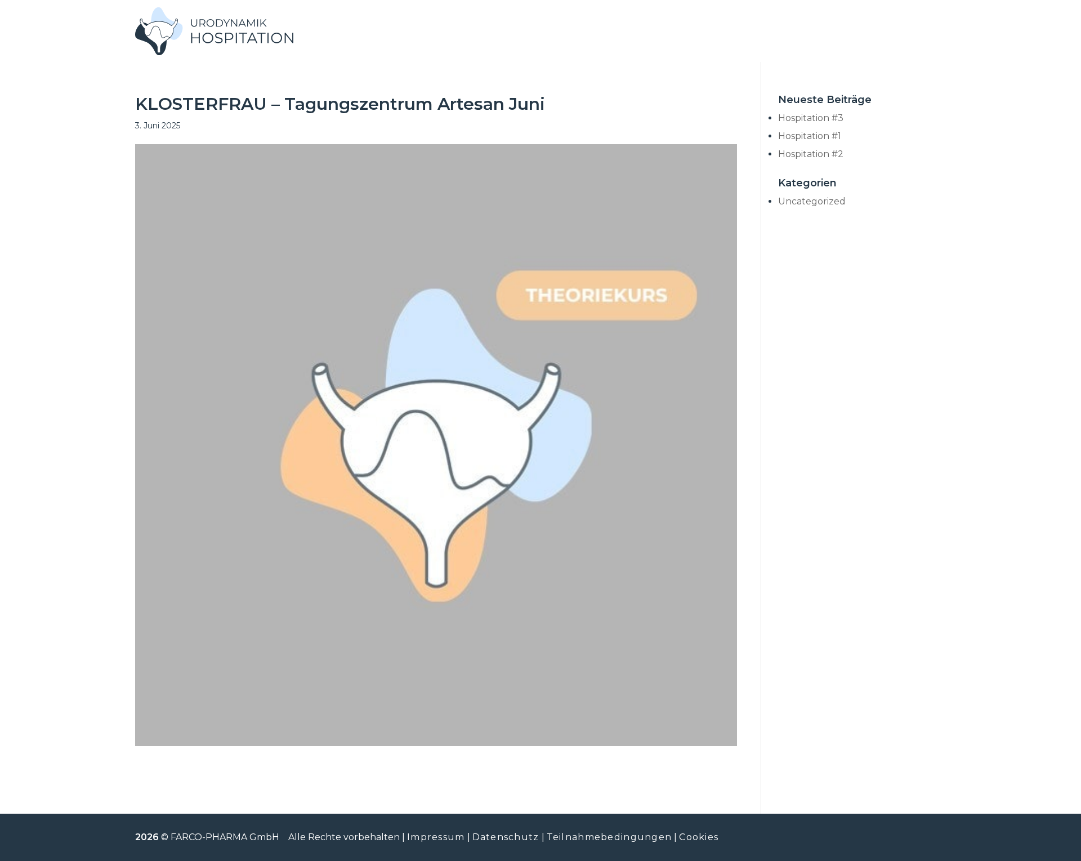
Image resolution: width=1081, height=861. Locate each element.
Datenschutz (505, 837)
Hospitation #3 (810, 118)
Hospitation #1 (809, 136)
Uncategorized (812, 201)
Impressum (436, 837)
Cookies (698, 837)
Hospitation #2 (810, 154)
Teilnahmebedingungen (609, 837)
